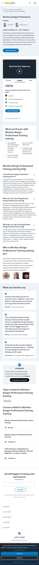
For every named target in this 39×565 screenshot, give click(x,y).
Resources (7, 517)
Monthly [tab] (8, 80)
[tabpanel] (19, 99)
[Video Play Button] (19, 71)
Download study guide (19, 380)
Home (4, 9)
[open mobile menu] (35, 3)
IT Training (11, 9)
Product (7, 506)
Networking (18, 9)
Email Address (19, 479)
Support (7, 528)
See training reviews (11, 118)
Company (7, 522)
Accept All (19, 553)
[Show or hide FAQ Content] (34, 175)
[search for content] (30, 3)
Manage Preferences (19, 562)
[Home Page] (4, 3)
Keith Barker (24, 25)
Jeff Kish (10, 25)
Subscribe (20, 490)
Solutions (7, 512)
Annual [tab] (19, 80)
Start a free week (10, 50)
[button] (18, 174)
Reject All (19, 558)
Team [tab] (30, 80)
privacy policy (26, 495)
